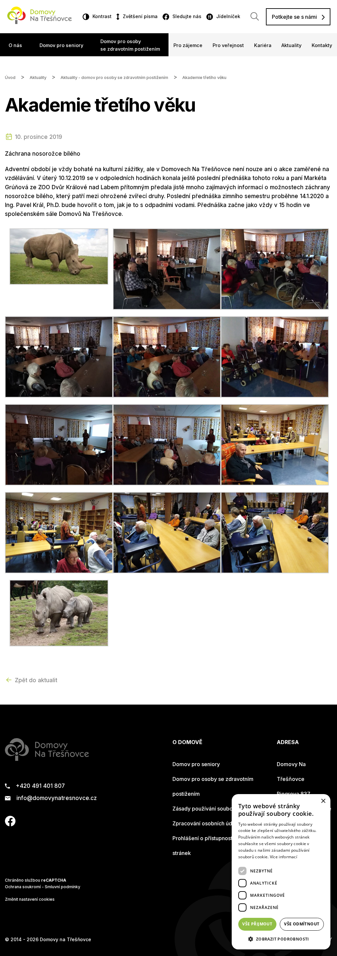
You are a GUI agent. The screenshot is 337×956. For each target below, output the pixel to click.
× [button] (323, 801)
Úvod (10, 77)
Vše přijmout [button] (257, 924)
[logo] (39, 22)
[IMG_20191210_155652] (59, 532)
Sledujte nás (186, 16)
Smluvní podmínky (62, 886)
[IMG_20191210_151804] (275, 356)
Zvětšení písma (140, 16)
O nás (15, 45)
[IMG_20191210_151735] (59, 356)
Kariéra (263, 45)
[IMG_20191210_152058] (167, 444)
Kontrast (102, 16)
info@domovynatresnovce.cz (56, 798)
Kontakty (322, 45)
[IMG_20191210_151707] (167, 268)
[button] (281, 939)
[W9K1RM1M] (59, 612)
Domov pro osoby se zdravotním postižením (130, 45)
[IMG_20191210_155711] (275, 532)
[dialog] (281, 871)
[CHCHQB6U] (59, 256)
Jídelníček (228, 16)
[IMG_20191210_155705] (167, 532)
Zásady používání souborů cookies (215, 808)
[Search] (254, 16)
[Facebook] (10, 824)
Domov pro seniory (61, 45)
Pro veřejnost (228, 45)
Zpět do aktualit (36, 680)
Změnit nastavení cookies (30, 899)
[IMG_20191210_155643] (275, 444)
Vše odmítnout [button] (301, 924)
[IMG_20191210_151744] (167, 356)
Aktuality (291, 45)
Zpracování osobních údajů (206, 823)
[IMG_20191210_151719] (275, 268)
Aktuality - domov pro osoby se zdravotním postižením (114, 77)
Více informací (283, 857)
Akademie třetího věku (204, 77)
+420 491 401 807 (40, 786)
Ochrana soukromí (23, 886)
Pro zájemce (187, 45)
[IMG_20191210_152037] (59, 444)
